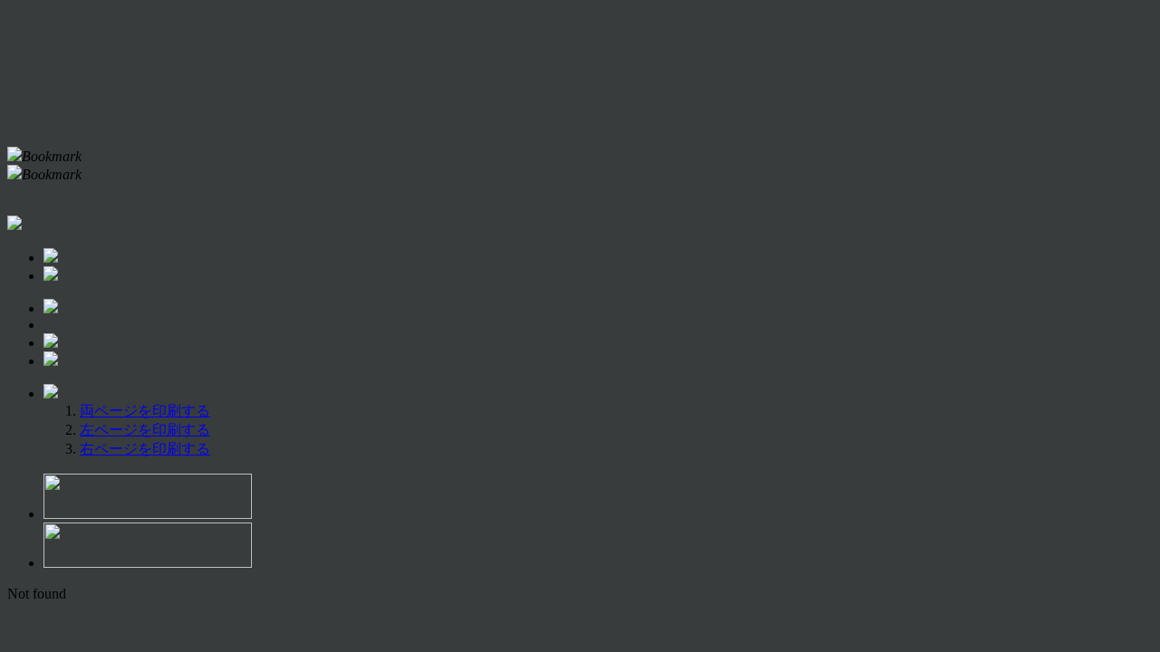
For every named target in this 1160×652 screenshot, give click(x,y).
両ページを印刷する (145, 410)
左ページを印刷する (145, 429)
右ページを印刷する (145, 448)
